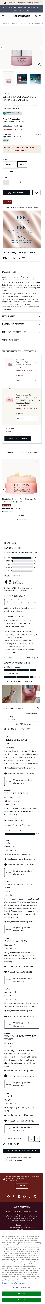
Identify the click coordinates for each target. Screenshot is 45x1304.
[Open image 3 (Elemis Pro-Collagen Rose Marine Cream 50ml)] (35, 79)
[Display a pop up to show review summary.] (20, 508)
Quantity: (7, 177)
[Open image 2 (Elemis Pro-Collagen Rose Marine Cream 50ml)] (21, 79)
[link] (36, 16)
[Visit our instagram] (19, 1196)
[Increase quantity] (20, 182)
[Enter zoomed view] (39, 64)
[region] (21, 1267)
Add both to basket (17, 438)
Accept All (21, 1300)
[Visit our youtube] (24, 1196)
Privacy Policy (7, 1283)
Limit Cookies (21, 1294)
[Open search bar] (6, 16)
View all (38, 134)
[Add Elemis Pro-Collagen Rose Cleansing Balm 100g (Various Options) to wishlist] (37, 461)
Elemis (6, 93)
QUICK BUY (21, 516)
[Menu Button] (2, 16)
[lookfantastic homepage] (22, 16)
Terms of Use (20, 1283)
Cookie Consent (22, 1225)
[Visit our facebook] (8, 1196)
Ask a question (21, 121)
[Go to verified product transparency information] (12, 113)
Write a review (8, 121)
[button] (22, 114)
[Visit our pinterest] (34, 1196)
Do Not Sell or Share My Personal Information (22, 1228)
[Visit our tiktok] (29, 1196)
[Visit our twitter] (13, 1196)
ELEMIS (20, 23)
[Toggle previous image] (1, 47)
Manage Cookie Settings (21, 1287)
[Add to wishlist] (36, 192)
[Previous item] (4, 489)
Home (5, 23)
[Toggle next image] (41, 47)
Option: (6, 159)
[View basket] (40, 16)
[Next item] (39, 489)
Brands (12, 23)
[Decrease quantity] (6, 182)
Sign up (21, 1186)
